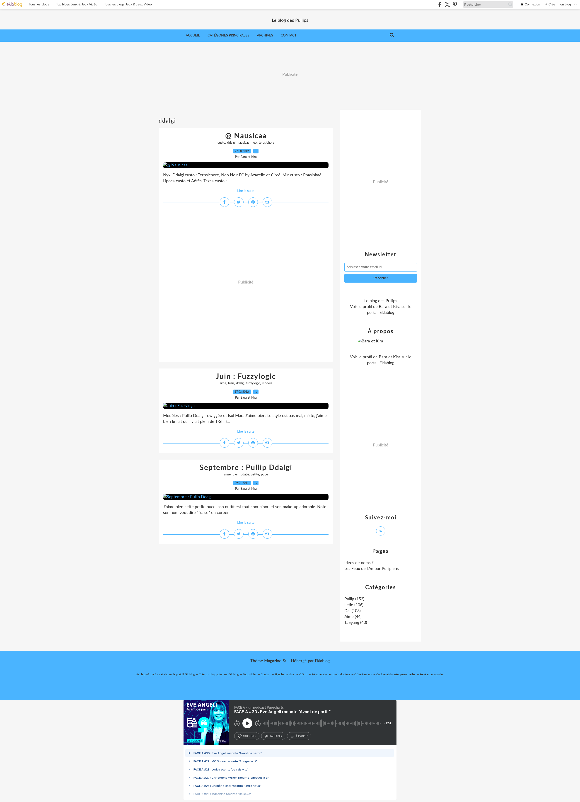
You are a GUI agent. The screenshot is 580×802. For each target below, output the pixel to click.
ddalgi (231, 142)
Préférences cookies (431, 674)
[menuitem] (192, 35)
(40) (355, 623)
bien (231, 383)
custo (221, 142)
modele (267, 383)
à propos (302, 736)
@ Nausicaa (246, 136)
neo (254, 142)
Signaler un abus (285, 674)
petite (255, 474)
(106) (353, 605)
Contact (289, 35)
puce (264, 474)
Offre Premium (363, 674)
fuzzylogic (253, 383)
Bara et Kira (389, 307)
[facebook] (440, 4)
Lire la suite (245, 191)
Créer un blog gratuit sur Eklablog (219, 674)
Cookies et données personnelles (395, 674)
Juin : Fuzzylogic (246, 376)
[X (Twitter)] (447, 4)
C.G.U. (303, 674)
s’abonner (249, 736)
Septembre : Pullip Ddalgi (246, 467)
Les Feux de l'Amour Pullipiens (371, 569)
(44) (353, 617)
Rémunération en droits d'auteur (331, 674)
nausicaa (243, 142)
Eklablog (322, 661)
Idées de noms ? (359, 563)
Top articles (249, 674)
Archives (265, 35)
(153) (354, 599)
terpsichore (266, 142)
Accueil (193, 35)
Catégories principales (228, 35)
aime (223, 383)
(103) (352, 611)
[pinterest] (455, 4)
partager (276, 736)
